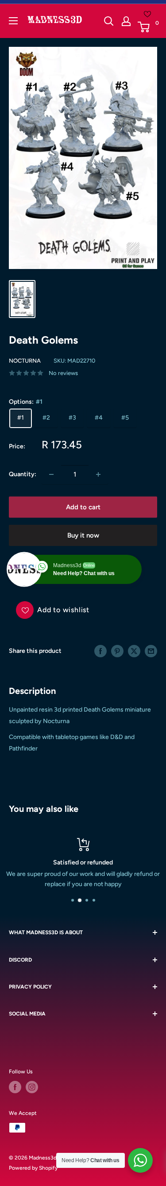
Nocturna (25, 360)
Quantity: (22, 474)
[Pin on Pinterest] (117, 651)
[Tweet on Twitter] (134, 651)
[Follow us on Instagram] (32, 1087)
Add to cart (83, 507)
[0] (147, 27)
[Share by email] (151, 651)
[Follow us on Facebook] (15, 1087)
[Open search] (109, 21)
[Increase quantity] (98, 474)
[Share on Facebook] (100, 651)
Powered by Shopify (33, 1168)
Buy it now (83, 535)
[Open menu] (13, 20)
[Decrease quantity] (51, 474)
